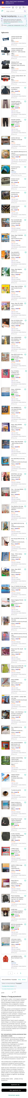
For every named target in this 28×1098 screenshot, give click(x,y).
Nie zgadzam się (15, 1090)
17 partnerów (10, 1023)
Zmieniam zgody (14, 1095)
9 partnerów (16, 1025)
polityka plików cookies (7, 1078)
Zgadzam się (15, 1084)
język (15, 991)
